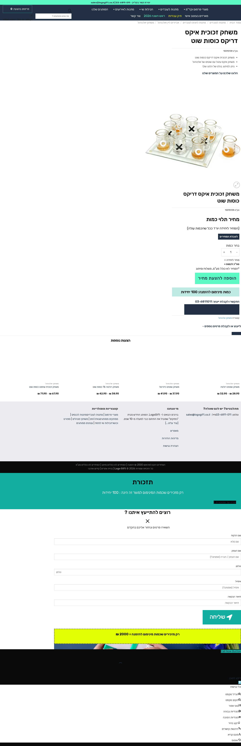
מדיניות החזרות (170, 438)
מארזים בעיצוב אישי (196, 16)
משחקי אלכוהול (146, 22)
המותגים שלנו (100, 9)
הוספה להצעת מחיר (217, 278)
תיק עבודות (175, 16)
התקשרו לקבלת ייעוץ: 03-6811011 (217, 301)
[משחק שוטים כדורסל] (150, 363)
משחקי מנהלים (80, 418)
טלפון (238, 566)
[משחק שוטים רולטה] (210, 363)
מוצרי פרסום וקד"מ (197, 9)
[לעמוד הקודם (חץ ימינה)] (238, 670)
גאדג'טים (95, 418)
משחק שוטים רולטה (230, 387)
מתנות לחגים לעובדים (194, 22)
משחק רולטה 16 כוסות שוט (106, 387)
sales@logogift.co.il (102, 2)
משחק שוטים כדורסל (169, 387)
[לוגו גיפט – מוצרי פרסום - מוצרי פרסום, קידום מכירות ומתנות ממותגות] (227, 12)
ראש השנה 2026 (154, 16)
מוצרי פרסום (111, 414)
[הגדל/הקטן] (228, 657)
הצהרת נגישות (170, 445)
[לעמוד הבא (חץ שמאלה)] (228, 670)
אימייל (238, 581)
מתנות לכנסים (79, 414)
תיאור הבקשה (234, 596)
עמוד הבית (235, 22)
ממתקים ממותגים (109, 418)
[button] (184, 9)
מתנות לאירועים (124, 9)
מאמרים (174, 430)
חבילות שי (147, 9)
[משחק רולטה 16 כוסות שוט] (90, 363)
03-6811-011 (123, 2)
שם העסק (236, 550)
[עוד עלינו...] (171, 423)
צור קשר (135, 16)
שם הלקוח (236, 535)
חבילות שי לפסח (103, 423)
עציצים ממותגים (84, 423)
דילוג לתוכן (235, 678)
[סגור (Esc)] (238, 657)
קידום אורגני (94, 468)
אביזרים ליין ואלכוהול (168, 22)
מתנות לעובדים (169, 9)
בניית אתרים (107, 468)
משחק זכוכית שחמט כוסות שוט (44, 387)
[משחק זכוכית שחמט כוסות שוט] (30, 363)
